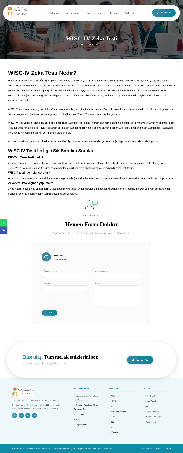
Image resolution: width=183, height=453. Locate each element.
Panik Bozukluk (151, 396)
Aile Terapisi (80, 419)
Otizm (147, 406)
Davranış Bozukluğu (153, 417)
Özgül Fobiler (150, 422)
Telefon (47, 283)
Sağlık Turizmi (81, 425)
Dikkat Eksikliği (151, 401)
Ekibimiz (159, 449)
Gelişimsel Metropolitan (120, 412)
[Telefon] (3, 230)
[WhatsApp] (3, 222)
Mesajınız (98, 283)
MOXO (113, 401)
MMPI (113, 406)
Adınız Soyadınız (50, 271)
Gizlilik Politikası (146, 449)
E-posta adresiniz (101, 271)
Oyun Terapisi (81, 414)
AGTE (113, 417)
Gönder (49, 313)
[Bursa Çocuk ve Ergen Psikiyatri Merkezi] (18, 11)
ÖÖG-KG (114, 432)
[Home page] (82, 45)
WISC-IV (114, 396)
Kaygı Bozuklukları (152, 412)
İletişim (168, 449)
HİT (112, 427)
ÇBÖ (112, 422)
